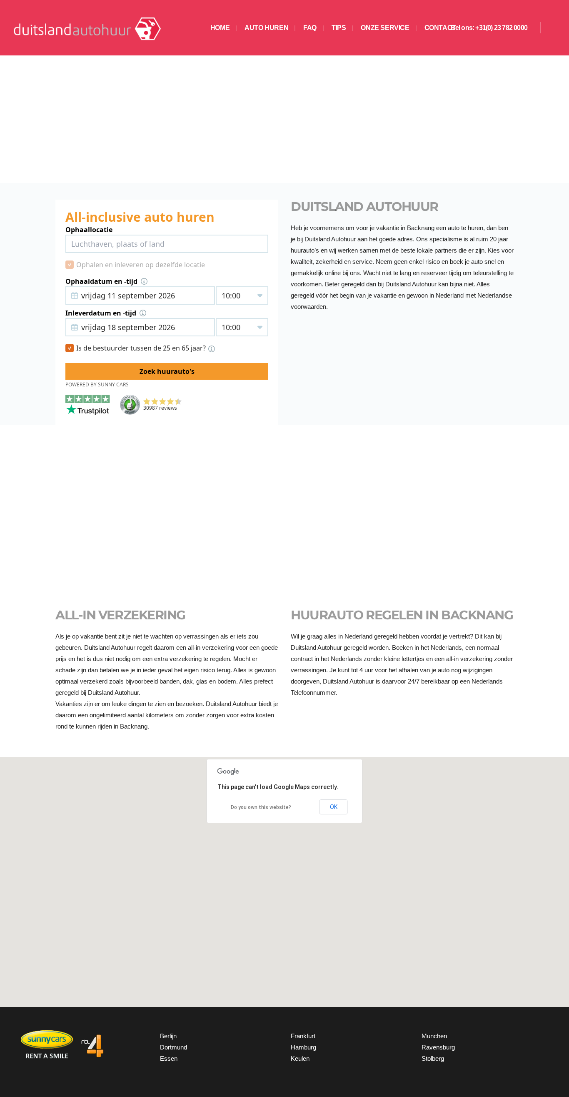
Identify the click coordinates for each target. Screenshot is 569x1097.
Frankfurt (303, 1035)
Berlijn (168, 1035)
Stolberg (433, 1058)
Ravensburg (438, 1047)
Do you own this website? (261, 807)
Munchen (434, 1035)
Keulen (300, 1058)
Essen (168, 1058)
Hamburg (303, 1047)
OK (333, 807)
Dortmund (173, 1047)
